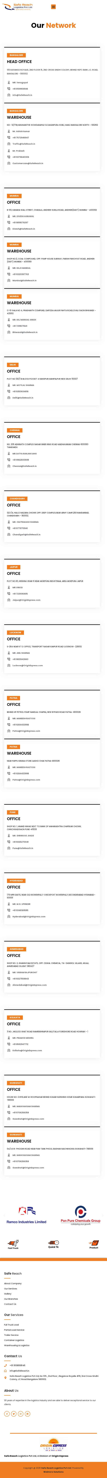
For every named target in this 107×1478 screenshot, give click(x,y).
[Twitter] (13, 1414)
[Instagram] (20, 1414)
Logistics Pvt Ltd (20, 1456)
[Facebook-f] (7, 1414)
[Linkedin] (27, 1414)
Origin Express (60, 1456)
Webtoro (48, 1471)
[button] (53, 6)
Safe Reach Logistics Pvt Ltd (56, 1468)
